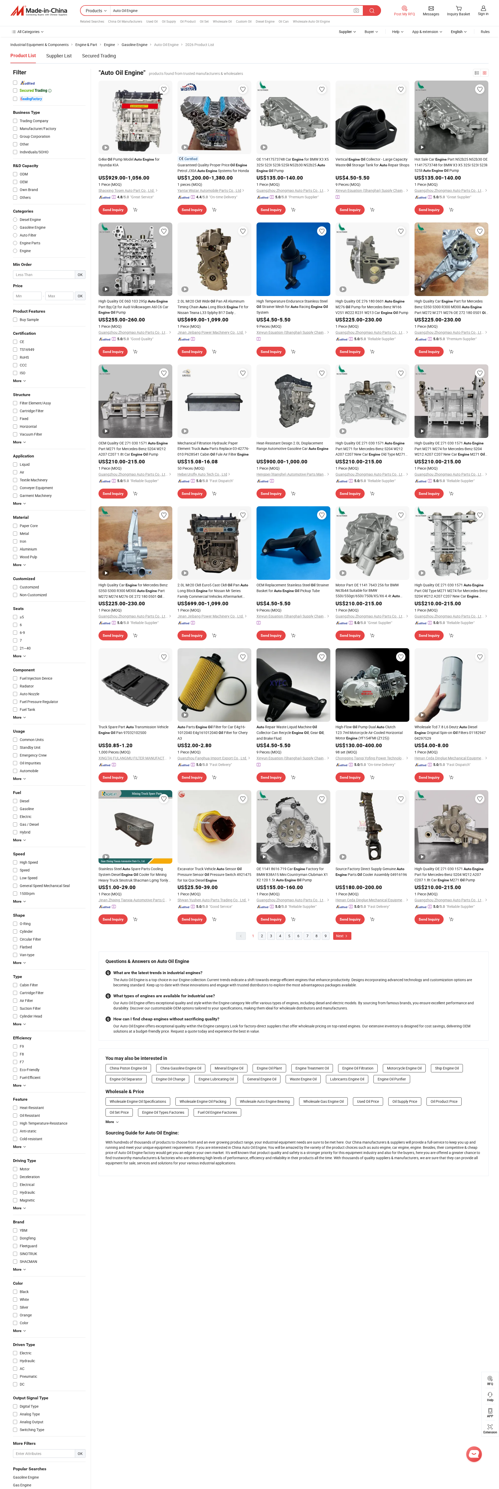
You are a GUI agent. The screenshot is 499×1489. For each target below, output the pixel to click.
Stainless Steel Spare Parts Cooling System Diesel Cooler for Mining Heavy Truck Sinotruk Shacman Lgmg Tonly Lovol (133, 874)
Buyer (369, 31)
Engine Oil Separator (126, 1079)
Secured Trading (99, 56)
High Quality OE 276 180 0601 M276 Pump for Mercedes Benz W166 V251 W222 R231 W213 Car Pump (372, 307)
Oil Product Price (444, 1101)
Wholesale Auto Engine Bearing (265, 1101)
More (110, 1122)
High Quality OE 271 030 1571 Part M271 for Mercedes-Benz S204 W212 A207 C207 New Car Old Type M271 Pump (370, 449)
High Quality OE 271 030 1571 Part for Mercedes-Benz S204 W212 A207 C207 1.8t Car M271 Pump (449, 874)
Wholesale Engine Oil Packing (203, 1101)
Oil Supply (169, 21)
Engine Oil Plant (269, 1068)
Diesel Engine (265, 21)
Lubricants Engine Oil (347, 1079)
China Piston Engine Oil (128, 1068)
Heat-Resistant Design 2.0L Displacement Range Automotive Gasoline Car (293, 446)
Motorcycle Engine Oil (404, 1068)
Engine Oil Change (170, 1079)
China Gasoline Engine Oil (180, 1068)
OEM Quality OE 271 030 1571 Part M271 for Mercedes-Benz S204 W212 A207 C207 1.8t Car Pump (133, 449)
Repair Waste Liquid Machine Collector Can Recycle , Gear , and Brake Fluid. (290, 732)
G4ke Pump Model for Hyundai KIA (129, 162)
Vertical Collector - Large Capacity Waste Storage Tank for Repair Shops (372, 162)
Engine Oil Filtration (357, 1068)
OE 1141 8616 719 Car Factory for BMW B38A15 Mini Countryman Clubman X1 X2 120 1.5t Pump (292, 874)
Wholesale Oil (222, 21)
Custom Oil (244, 21)
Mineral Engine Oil (229, 1068)
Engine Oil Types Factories (163, 1112)
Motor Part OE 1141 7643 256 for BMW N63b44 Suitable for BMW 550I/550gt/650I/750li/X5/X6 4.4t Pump (368, 590)
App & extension (425, 31)
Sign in (483, 13)
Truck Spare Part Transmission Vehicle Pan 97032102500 (133, 729)
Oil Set (204, 21)
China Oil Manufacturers (125, 21)
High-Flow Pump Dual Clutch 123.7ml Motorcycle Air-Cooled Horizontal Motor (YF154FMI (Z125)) (369, 732)
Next (340, 935)
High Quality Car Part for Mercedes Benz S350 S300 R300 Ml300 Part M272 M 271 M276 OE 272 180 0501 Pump (451, 307)
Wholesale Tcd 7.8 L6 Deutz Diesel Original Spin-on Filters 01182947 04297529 (450, 732)
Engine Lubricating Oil (216, 1079)
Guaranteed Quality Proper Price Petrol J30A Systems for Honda (213, 167)
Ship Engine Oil (447, 1068)
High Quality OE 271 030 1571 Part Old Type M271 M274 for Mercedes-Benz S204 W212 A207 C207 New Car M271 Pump (451, 590)
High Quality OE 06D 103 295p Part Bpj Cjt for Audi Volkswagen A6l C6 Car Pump (133, 307)
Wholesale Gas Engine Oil (323, 1101)
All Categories (28, 31)
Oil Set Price (119, 1112)
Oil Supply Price (404, 1101)
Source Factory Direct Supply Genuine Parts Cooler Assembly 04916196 (371, 871)
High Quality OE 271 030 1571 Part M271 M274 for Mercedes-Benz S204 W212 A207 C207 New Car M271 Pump (450, 449)
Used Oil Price (368, 1101)
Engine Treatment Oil (312, 1068)
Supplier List (59, 56)
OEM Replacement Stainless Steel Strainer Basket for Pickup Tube (293, 587)
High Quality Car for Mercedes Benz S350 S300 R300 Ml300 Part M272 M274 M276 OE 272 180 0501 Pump (133, 590)
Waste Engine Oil (303, 1079)
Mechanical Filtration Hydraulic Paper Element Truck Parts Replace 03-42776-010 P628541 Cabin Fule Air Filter (213, 449)
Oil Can (284, 21)
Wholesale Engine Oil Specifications (138, 1101)
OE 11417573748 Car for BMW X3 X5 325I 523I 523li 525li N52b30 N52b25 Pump (293, 165)
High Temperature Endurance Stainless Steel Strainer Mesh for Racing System (292, 307)
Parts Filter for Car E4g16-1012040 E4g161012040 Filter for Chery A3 (213, 732)
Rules (485, 31)
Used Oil (152, 21)
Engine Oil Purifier (392, 1079)
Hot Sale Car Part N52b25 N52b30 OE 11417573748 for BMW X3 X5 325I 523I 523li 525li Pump (451, 165)
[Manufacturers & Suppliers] (38, 10)
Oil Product (188, 21)
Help (395, 31)
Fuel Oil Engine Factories (217, 1112)
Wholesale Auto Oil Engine (311, 21)
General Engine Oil (261, 1079)
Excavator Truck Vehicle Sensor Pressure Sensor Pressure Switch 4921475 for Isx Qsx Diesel (214, 874)
